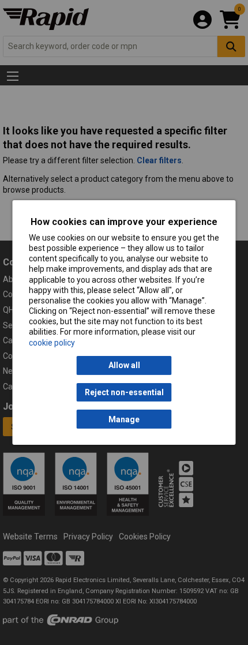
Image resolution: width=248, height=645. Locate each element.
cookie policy (52, 342)
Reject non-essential (124, 392)
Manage (124, 419)
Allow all (124, 365)
